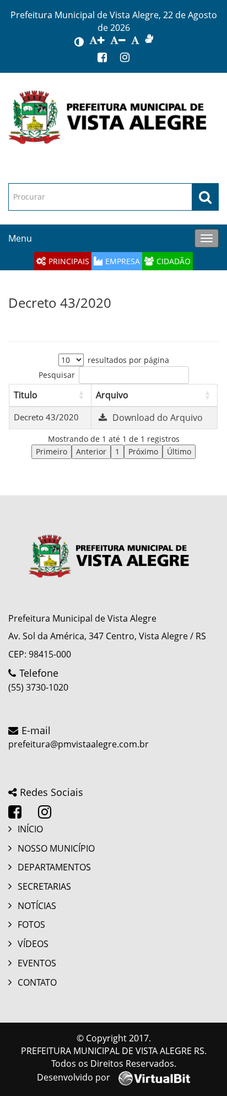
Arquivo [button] (112, 395)
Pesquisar (57, 375)
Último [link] (179, 451)
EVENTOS (37, 963)
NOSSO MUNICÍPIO (56, 848)
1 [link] (117, 451)
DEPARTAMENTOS (54, 867)
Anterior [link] (91, 451)
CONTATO (37, 982)
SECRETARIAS (44, 886)
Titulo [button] (25, 395)
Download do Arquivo (157, 417)
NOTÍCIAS (37, 906)
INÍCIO (30, 829)
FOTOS (31, 924)
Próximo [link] (143, 451)
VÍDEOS (33, 944)
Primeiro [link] (51, 451)
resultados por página (128, 360)
